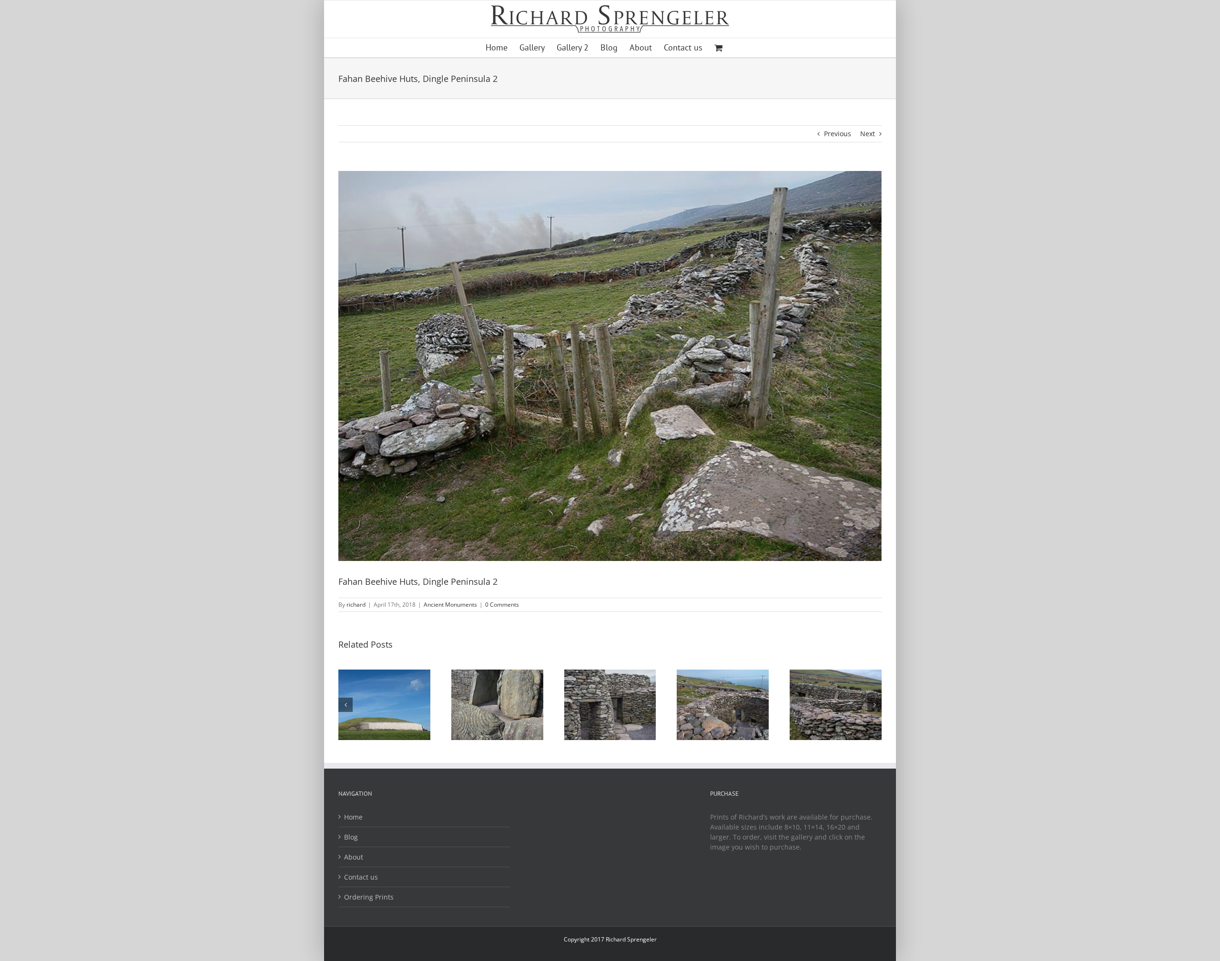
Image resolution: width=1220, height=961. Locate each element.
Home (353, 816)
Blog (351, 836)
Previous (837, 133)
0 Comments (502, 605)
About (353, 856)
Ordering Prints (369, 896)
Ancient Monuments (450, 605)
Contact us (361, 876)
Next (867, 133)
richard (356, 605)
